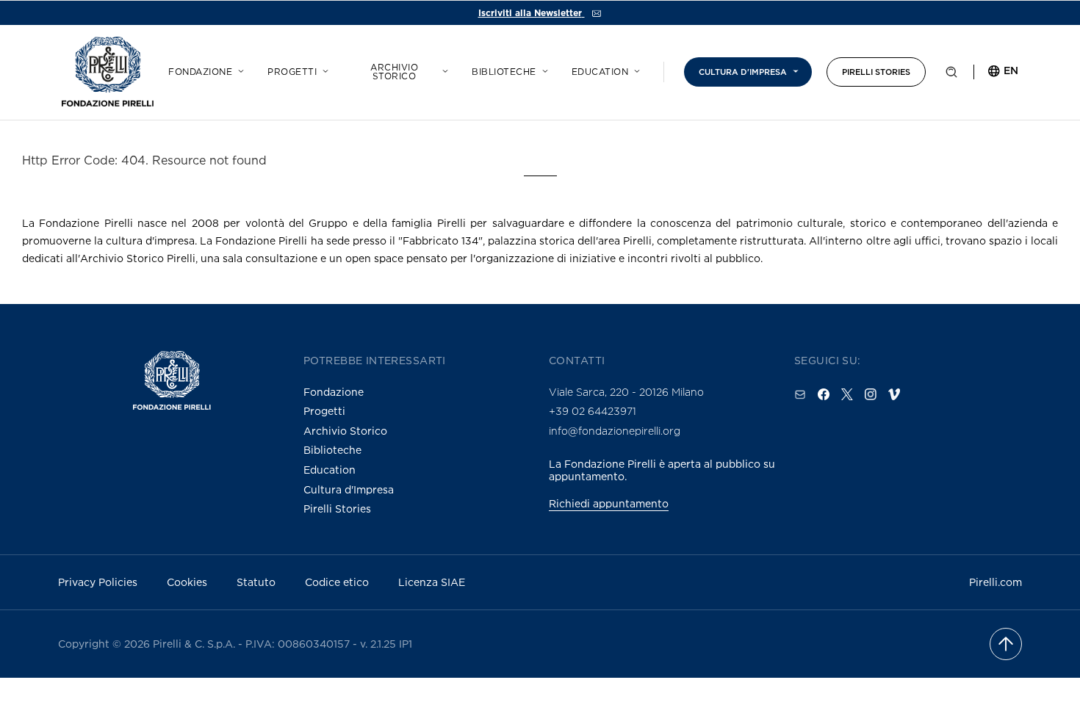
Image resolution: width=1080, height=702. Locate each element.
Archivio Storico (345, 430)
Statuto (256, 581)
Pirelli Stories (876, 72)
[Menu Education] (634, 69)
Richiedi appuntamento (609, 503)
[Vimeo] (894, 394)
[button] (951, 75)
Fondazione (200, 72)
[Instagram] (870, 394)
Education (600, 72)
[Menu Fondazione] (238, 69)
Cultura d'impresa (743, 72)
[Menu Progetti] (323, 69)
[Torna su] (1006, 644)
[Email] (800, 394)
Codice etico (337, 581)
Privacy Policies (97, 581)
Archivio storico (394, 72)
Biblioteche (504, 72)
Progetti (292, 72)
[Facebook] (823, 394)
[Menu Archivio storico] (443, 69)
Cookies (187, 581)
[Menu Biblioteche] (543, 69)
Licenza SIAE (431, 581)
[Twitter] (847, 394)
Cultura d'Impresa (348, 489)
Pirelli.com (995, 581)
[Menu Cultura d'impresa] (793, 69)
